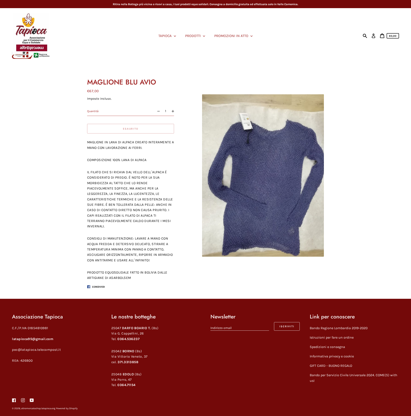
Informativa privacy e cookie (332, 356)
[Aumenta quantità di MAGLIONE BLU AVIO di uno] (174, 111)
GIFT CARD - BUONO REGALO (331, 366)
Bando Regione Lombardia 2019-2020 (339, 328)
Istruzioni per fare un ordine (332, 337)
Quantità (92, 111)
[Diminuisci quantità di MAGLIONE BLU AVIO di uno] (156, 111)
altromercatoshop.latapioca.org (38, 408)
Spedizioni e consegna (327, 347)
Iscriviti (286, 326)
